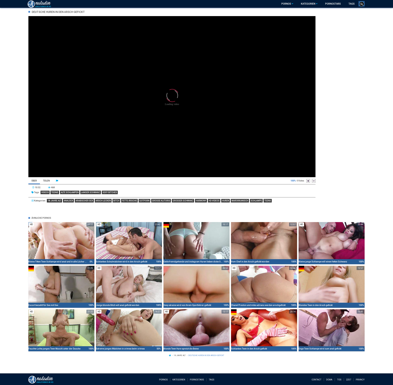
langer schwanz (90, 192)
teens (267, 200)
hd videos (214, 200)
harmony (201, 200)
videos (45, 192)
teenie (54, 192)
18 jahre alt (54, 200)
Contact (316, 379)
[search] (361, 4)
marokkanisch (240, 200)
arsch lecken (103, 200)
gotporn (144, 200)
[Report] (57, 180)
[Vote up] (308, 181)
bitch (116, 200)
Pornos (163, 379)
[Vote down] (313, 181)
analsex (68, 200)
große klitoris (161, 200)
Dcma (329, 379)
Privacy (360, 379)
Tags (211, 379)
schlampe (256, 200)
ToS (339, 379)
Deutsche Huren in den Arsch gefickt (206, 355)
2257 (348, 379)
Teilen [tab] (46, 180)
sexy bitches (110, 192)
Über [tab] (34, 180)
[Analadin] (43, 4)
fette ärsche (129, 200)
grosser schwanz (183, 200)
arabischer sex (84, 200)
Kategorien (179, 379)
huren (225, 200)
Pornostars (197, 379)
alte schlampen (70, 192)
